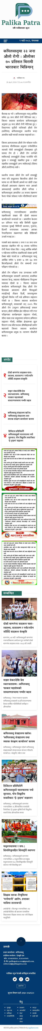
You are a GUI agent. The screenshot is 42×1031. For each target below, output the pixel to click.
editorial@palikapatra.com (15, 964)
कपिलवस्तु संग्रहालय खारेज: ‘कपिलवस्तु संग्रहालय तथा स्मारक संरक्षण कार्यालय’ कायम (19, 737)
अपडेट (7, 360)
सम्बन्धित (8, 593)
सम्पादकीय (35, 1010)
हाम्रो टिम (21, 986)
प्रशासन (22, 1007)
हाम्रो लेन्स (21, 1020)
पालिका (9, 1013)
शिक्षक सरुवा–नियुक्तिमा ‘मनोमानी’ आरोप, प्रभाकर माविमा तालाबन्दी (16, 899)
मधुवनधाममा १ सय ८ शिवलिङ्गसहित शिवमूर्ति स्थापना (19, 848)
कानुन (34, 1007)
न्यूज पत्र (9, 1010)
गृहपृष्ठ (9, 1007)
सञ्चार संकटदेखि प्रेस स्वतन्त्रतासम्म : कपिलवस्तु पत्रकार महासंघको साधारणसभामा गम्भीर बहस (17, 686)
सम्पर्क (34, 1013)
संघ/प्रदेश (21, 1015)
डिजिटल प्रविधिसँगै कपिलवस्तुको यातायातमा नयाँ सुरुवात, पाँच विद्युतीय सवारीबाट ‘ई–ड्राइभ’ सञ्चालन (18, 792)
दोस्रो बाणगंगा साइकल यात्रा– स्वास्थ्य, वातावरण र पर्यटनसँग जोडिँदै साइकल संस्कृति (18, 627)
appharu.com (33, 1028)
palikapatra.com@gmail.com (21, 961)
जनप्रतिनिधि (10, 1016)
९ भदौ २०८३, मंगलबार (29, 41)
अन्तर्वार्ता (22, 1010)
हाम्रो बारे (35, 1016)
